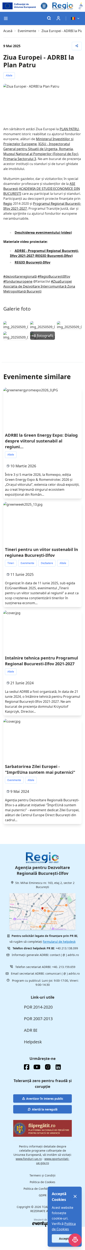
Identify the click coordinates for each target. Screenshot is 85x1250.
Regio (7, 203)
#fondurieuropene (17, 281)
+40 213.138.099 (67, 948)
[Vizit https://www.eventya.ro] (40, 1224)
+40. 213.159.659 (63, 967)
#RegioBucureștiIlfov (54, 276)
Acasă (7, 31)
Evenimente (27, 31)
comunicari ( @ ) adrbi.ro (62, 973)
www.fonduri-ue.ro (29, 1159)
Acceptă (64, 1238)
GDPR (42, 1195)
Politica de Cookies (42, 1182)
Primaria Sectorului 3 (19, 159)
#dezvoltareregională (20, 276)
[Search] (49, 18)
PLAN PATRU (69, 129)
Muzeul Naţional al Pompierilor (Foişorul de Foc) (40, 154)
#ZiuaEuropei (61, 281)
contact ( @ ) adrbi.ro (64, 955)
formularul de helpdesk (59, 942)
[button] (6, 18)
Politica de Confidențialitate (42, 1189)
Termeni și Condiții (42, 1175)
